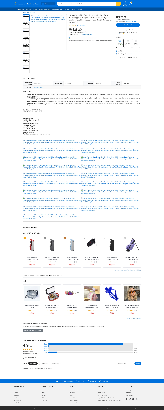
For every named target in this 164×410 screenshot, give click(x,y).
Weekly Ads (105, 381)
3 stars (45, 348)
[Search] (118, 4)
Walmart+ (44, 398)
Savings (35, 9)
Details (130, 54)
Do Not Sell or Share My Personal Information (109, 400)
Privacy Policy (101, 392)
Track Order (93, 381)
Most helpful (55, 363)
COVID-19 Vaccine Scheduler (77, 390)
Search (138, 363)
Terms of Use (100, 390)
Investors (16, 398)
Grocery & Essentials (44, 9)
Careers (74, 9)
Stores (43, 392)
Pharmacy (67, 9)
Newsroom (16, 395)
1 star (46, 352)
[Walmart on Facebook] (126, 399)
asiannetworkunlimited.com (89, 38)
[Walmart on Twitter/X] (130, 399)
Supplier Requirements (20, 403)
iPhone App (128, 390)
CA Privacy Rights (102, 395)
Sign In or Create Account (66, 381)
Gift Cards (44, 400)
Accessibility (73, 398)
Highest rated (44, 363)
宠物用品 (29, 12)
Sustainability (17, 400)
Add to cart (128, 25)
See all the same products (134, 318)
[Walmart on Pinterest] (137, 399)
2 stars (45, 350)
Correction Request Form (32, 330)
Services (28, 9)
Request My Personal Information (106, 398)
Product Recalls (74, 400)
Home (24, 12)
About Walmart (18, 390)
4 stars (45, 346)
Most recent (33, 363)
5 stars (45, 344)
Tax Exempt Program (75, 403)
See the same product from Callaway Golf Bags (127, 270)
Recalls (71, 395)
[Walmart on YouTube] (133, 399)
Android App (128, 392)
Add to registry (134, 57)
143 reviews (82, 25)
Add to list (122, 57)
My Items (80, 9)
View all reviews (29, 357)
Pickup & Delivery (57, 9)
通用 (33, 12)
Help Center (81, 381)
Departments (20, 9)
